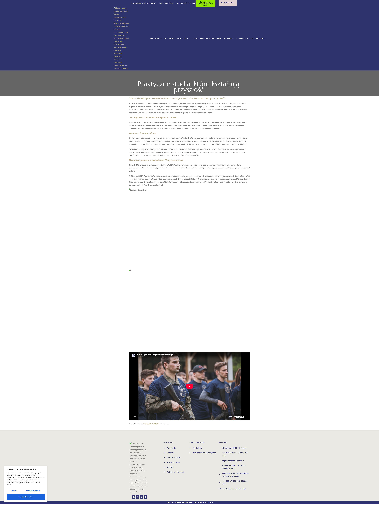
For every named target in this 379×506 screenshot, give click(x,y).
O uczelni (169, 38)
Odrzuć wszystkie (33, 490)
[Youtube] (141, 497)
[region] (25, 484)
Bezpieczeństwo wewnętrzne (207, 38)
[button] (156, 38)
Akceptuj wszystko (25, 497)
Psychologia (183, 38)
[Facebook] (133, 497)
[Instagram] (137, 497)
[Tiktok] (145, 497)
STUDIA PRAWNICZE (151, 424)
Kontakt (260, 38)
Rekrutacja (156, 38)
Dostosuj (14, 490)
